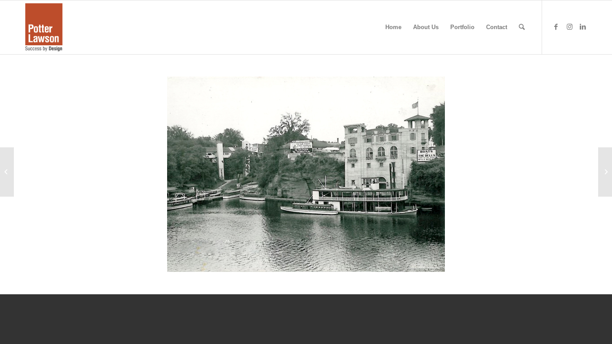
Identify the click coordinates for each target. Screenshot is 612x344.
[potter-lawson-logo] (43, 27)
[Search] (521, 27)
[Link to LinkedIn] (583, 27)
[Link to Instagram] (569, 27)
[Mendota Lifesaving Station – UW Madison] (605, 172)
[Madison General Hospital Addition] (7, 172)
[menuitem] (393, 27)
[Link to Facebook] (556, 27)
